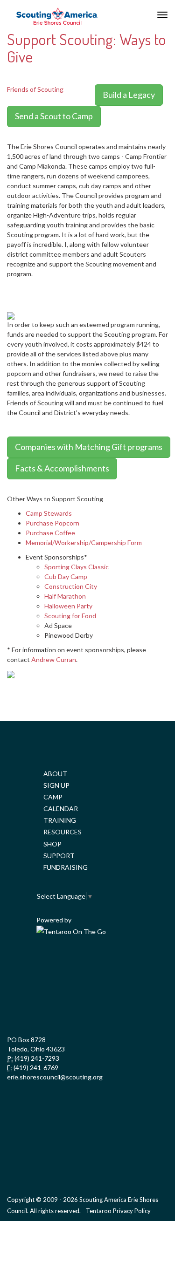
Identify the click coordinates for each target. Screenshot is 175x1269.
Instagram (86, 1007)
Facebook (45, 965)
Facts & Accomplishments (62, 468)
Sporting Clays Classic (76, 567)
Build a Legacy (129, 94)
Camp (53, 797)
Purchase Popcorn (52, 523)
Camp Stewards (49, 513)
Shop (52, 844)
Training (59, 820)
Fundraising (65, 867)
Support (59, 856)
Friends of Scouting (35, 89)
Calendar (60, 808)
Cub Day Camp (65, 576)
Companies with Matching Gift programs (88, 447)
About (55, 774)
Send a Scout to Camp (54, 116)
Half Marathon (65, 596)
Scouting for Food (70, 616)
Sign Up (56, 785)
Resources (62, 832)
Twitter (86, 965)
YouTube (127, 965)
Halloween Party (68, 606)
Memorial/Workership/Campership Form (84, 542)
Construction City (70, 586)
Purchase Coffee (50, 533)
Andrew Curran (53, 659)
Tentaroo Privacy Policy (118, 1210)
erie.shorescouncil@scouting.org (55, 1077)
